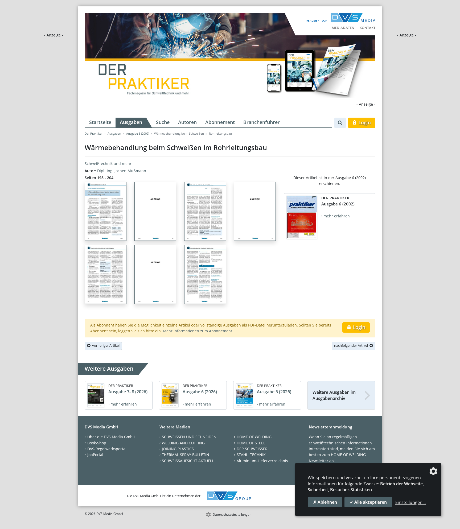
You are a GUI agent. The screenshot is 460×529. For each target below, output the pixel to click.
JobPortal (95, 454)
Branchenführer (261, 122)
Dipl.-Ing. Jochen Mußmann (121, 170)
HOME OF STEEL (251, 442)
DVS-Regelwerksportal (106, 448)
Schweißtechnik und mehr (108, 163)
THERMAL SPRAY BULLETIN (185, 454)
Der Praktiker (93, 133)
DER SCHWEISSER (252, 448)
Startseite (100, 122)
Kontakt (367, 27)
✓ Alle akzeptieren (368, 502)
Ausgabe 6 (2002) (137, 133)
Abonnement (220, 122)
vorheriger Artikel (105, 345)
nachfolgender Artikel (351, 345)
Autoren (187, 122)
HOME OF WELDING (254, 436)
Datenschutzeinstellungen (232, 514)
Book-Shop (96, 442)
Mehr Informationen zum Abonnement (197, 330)
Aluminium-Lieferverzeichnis (262, 460)
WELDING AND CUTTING (183, 442)
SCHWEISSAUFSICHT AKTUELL (188, 460)
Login (364, 122)
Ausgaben (131, 122)
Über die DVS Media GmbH (111, 436)
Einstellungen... (410, 502)
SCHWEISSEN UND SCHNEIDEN (189, 436)
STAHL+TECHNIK (251, 454)
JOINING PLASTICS (178, 448)
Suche (163, 122)
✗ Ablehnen (325, 502)
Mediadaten (343, 27)
